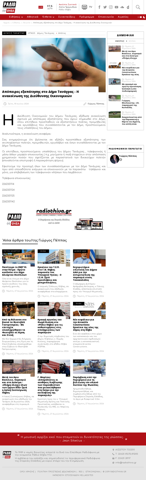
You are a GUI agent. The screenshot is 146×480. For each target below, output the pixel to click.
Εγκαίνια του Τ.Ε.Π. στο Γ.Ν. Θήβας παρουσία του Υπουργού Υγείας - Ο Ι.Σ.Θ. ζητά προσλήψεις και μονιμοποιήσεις (49, 275)
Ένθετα (47, 17)
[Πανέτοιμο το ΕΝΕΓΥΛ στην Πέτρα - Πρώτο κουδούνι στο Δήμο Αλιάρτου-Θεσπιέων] (18, 258)
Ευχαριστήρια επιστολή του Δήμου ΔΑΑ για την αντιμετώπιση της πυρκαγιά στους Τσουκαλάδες (85, 273)
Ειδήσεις (14, 17)
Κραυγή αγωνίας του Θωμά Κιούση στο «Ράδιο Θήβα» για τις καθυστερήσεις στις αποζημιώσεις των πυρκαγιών (50, 326)
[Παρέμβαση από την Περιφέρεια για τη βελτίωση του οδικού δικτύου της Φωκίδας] (89, 368)
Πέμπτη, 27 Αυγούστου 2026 (19, 291)
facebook (99, 7)
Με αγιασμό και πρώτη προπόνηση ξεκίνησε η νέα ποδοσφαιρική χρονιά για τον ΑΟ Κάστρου (131, 87)
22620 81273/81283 (128, 454)
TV (90, 7)
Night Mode (141, 17)
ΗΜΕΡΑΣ (119, 41)
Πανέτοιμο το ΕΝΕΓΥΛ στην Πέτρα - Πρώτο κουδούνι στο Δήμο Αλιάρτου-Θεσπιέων (14, 271)
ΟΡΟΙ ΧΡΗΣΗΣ (27, 472)
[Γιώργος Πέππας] (114, 159)
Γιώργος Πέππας (128, 156)
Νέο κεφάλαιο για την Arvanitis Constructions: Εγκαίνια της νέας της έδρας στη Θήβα (85, 324)
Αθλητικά (32, 17)
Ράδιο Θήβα (65, 10)
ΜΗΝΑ (132, 41)
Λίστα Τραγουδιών (68, 7)
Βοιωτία (26, 23)
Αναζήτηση (138, 7)
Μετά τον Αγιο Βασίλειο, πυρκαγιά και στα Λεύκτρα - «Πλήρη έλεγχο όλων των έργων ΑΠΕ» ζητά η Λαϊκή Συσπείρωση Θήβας (14, 385)
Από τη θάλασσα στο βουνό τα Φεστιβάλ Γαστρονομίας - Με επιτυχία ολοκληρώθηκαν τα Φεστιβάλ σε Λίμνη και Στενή (14, 327)
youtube (116, 7)
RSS (81, 472)
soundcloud (122, 7)
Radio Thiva (9, 7)
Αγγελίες (123, 17)
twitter (105, 7)
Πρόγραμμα (86, 17)
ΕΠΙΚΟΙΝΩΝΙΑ (93, 472)
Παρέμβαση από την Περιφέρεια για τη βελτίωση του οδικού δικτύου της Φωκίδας (85, 381)
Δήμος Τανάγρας (45, 33)
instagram (111, 7)
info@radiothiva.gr (126, 463)
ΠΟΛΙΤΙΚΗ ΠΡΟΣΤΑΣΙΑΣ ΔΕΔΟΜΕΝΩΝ (56, 472)
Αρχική (7, 23)
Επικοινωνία (106, 17)
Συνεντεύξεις (66, 17)
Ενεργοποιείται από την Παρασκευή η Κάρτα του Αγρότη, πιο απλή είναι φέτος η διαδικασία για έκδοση (132, 120)
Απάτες (62, 33)
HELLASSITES (86, 475)
